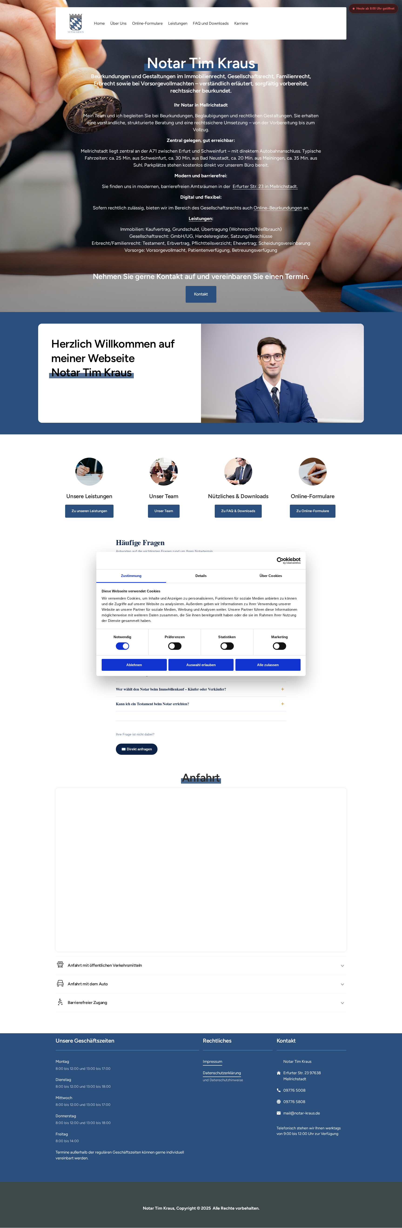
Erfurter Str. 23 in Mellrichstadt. (265, 186)
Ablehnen (134, 665)
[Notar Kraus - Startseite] (75, 23)
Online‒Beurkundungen (278, 208)
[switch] (174, 646)
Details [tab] (201, 576)
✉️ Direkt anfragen (136, 749)
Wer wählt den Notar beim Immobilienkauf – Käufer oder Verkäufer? (171, 689)
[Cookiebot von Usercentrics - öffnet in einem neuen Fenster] (280, 560)
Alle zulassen (268, 665)
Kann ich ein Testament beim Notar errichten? (152, 703)
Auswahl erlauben (201, 665)
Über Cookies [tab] (271, 576)
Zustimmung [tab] (131, 576)
